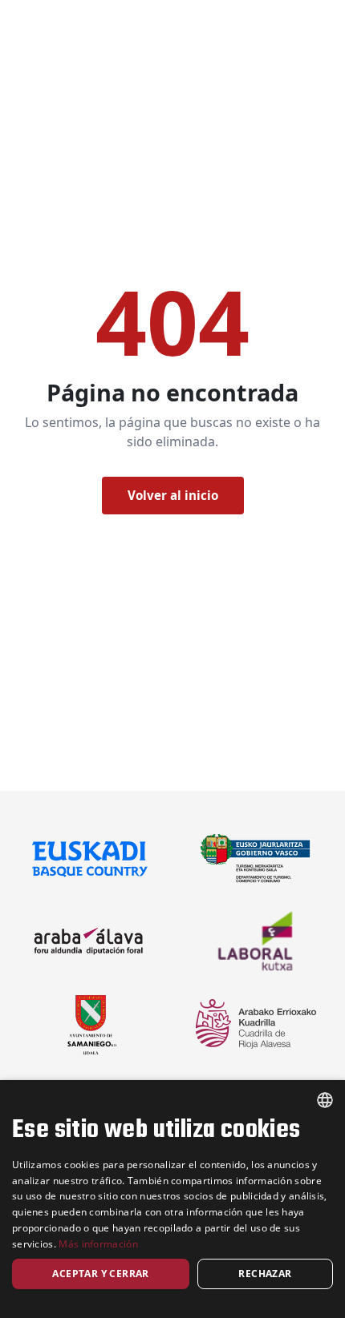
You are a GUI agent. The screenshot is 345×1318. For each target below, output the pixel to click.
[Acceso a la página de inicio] (46, 51)
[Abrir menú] (272, 51)
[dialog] (172, 1199)
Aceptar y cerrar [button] (100, 1273)
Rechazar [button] (264, 1273)
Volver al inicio (173, 495)
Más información (98, 1244)
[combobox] (325, 1100)
